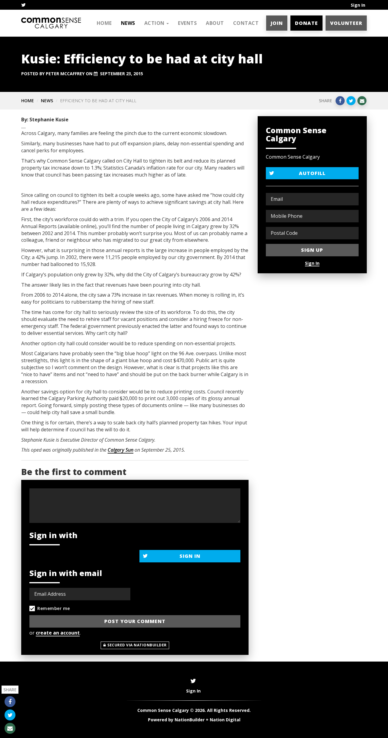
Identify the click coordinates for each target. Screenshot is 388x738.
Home (104, 23)
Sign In (358, 5)
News (128, 23)
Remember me (53, 608)
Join (277, 23)
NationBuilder (190, 720)
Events (187, 23)
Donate (306, 23)
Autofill (312, 173)
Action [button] (155, 23)
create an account (58, 632)
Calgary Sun (120, 450)
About (215, 23)
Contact (246, 23)
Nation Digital (225, 720)
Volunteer (346, 23)
